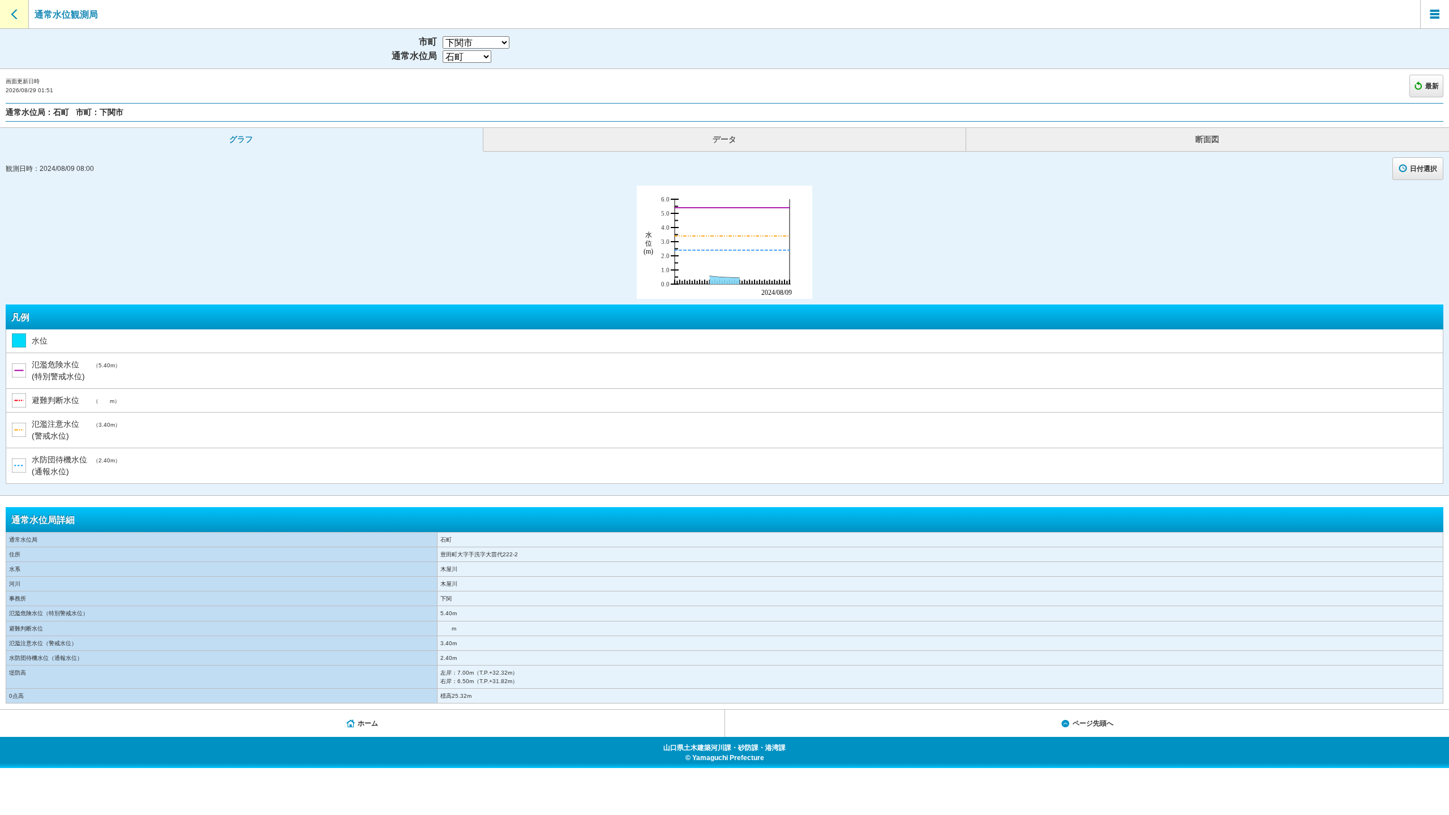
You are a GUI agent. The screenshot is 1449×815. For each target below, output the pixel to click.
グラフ (241, 139)
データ (724, 139)
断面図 (1207, 139)
